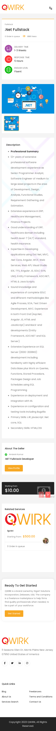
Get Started (14, 613)
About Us (6, 696)
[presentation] (41, 495)
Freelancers (35, 691)
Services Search (10, 701)
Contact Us (35, 701)
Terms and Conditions (40, 696)
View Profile (14, 468)
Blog (4, 691)
